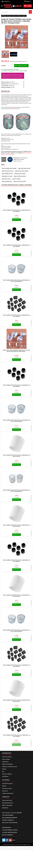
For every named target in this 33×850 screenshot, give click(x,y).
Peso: (15, 161)
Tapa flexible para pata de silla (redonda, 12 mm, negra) (16, 735)
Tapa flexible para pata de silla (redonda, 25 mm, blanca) (16, 525)
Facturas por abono (7, 788)
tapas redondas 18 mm (7, 171)
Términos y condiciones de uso (9, 766)
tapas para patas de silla (24, 168)
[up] (12, 65)
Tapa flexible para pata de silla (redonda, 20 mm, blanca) (16, 595)
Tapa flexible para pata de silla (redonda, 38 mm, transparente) (16, 420)
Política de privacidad (7, 764)
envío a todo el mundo (10, 83)
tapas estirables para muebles (9, 168)
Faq (3, 771)
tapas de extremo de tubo (20, 181)
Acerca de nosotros (7, 756)
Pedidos (4, 786)
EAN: (15, 159)
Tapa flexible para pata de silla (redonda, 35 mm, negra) (16, 385)
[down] (12, 66)
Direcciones (5, 790)
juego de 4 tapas (16, 178)
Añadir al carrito (21, 65)
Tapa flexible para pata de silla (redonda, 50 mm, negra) (16, 210)
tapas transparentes (7, 181)
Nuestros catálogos (7, 774)
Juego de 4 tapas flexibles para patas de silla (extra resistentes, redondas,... (16, 350)
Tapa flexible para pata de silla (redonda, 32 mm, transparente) (16, 630)
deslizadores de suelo (7, 176)
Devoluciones (5, 761)
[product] (16, 199)
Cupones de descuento (7, 793)
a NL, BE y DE (8, 85)
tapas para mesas (6, 178)
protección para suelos (19, 173)
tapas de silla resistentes (20, 176)
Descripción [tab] (5, 91)
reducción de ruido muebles (21, 171)
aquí (15, 107)
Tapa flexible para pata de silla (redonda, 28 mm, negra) (16, 315)
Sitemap (4, 769)
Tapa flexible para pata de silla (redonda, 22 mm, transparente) (16, 490)
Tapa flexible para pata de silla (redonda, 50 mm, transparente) (16, 280)
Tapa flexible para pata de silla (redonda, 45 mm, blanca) (16, 455)
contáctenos (6, 1)
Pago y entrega (6, 759)
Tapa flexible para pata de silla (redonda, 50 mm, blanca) (16, 700)
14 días (8, 87)
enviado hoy (8, 82)
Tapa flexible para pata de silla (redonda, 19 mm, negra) (16, 665)
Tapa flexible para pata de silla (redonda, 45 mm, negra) (16, 245)
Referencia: (16, 158)
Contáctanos (5, 776)
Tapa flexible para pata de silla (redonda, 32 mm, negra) (16, 560)
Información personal (7, 783)
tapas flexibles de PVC (7, 173)
